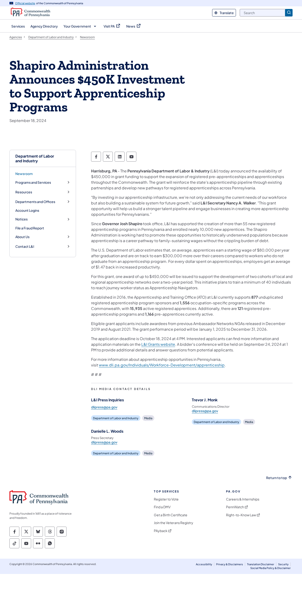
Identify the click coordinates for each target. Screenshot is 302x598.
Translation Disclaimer (260, 564)
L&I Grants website (158, 344)
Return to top (276, 478)
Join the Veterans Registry (173, 523)
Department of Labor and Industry (34, 158)
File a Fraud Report (29, 228)
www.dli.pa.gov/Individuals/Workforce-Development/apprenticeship (162, 364)
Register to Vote (166, 499)
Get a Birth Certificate (170, 515)
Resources (23, 192)
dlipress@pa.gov (104, 407)
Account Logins (27, 210)
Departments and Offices (35, 202)
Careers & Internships (242, 499)
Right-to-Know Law (241, 515)
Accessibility (204, 564)
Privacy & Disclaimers (229, 564)
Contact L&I (24, 246)
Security (283, 564)
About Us (22, 237)
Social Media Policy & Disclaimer (270, 568)
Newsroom (24, 173)
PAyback (161, 531)
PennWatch (235, 507)
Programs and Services (33, 182)
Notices (21, 219)
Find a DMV (162, 507)
